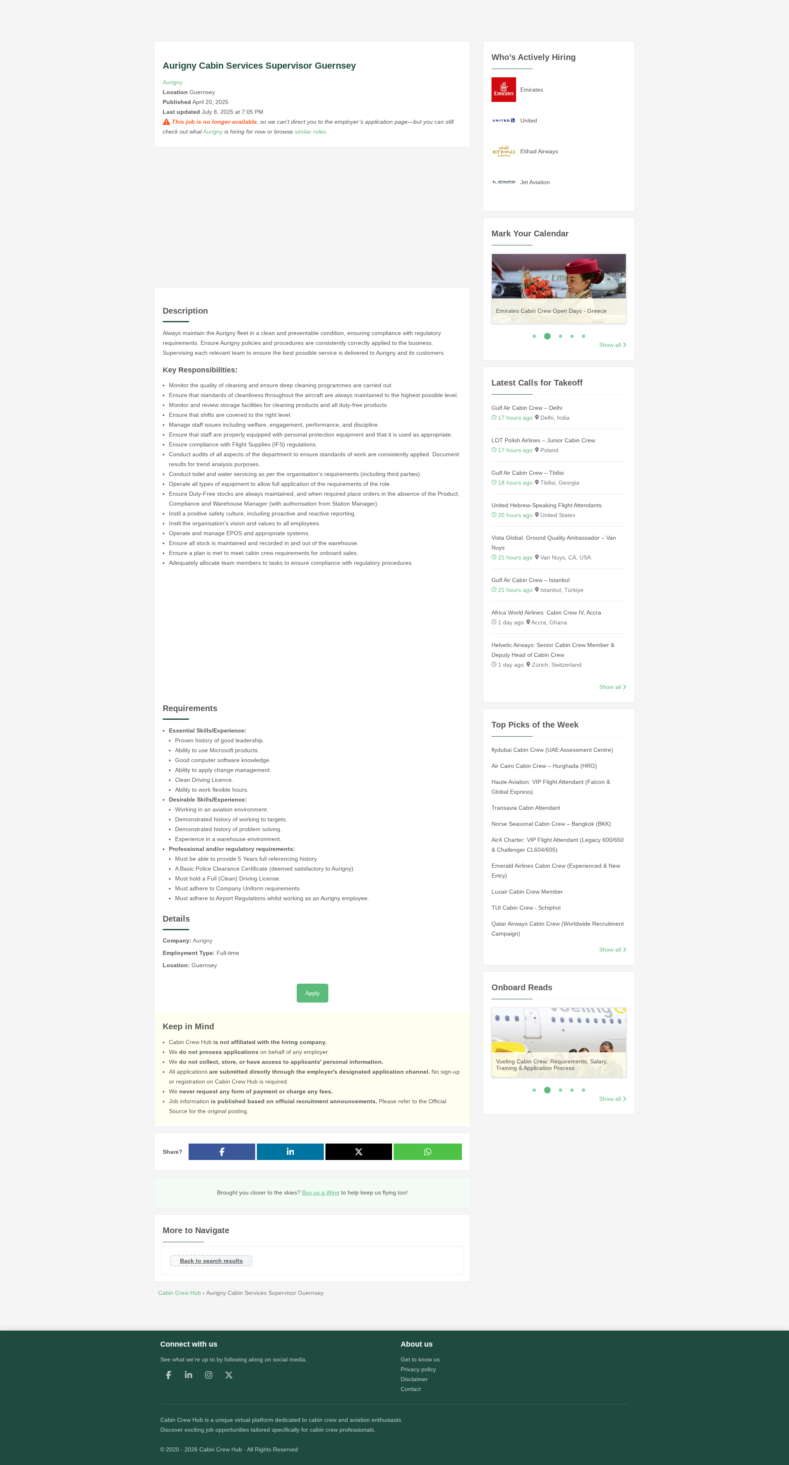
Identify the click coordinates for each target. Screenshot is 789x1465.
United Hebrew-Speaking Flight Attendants (546, 505)
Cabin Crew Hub (181, 1419)
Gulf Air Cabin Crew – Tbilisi (527, 472)
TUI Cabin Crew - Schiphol (526, 907)
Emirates (531, 89)
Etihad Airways (539, 151)
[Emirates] (503, 89)
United (528, 120)
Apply (312, 993)
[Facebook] (168, 1375)
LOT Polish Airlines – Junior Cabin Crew (543, 440)
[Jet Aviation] (503, 181)
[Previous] (481, 287)
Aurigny (172, 82)
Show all (610, 345)
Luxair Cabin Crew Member (527, 891)
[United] (503, 120)
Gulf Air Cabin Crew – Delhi (526, 407)
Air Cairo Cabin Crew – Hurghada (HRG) (544, 766)
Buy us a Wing (320, 1192)
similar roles (310, 131)
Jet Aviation (535, 182)
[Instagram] (209, 1375)
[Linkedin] (188, 1375)
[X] (229, 1375)
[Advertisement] (312, 217)
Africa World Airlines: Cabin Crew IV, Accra (546, 612)
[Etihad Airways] (503, 151)
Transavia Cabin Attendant (525, 807)
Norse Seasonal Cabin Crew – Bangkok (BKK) (551, 823)
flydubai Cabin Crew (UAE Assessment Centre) (552, 749)
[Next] (636, 287)
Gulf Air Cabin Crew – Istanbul (530, 580)
